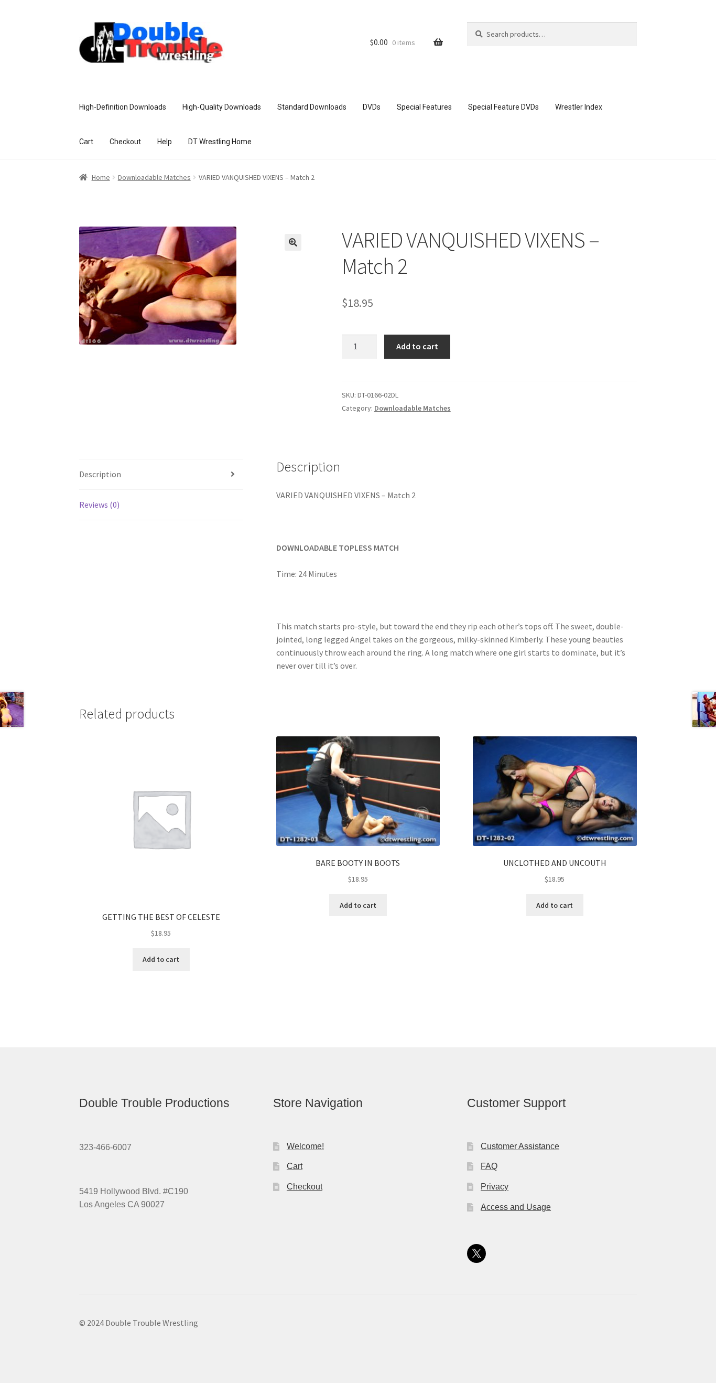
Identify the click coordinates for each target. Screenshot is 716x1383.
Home (101, 177)
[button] (293, 242)
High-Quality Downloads (221, 107)
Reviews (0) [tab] (99, 504)
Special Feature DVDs (503, 107)
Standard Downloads (311, 107)
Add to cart (417, 346)
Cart (86, 141)
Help (164, 141)
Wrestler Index (578, 107)
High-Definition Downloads (122, 107)
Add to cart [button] (161, 959)
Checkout (125, 141)
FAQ (489, 1166)
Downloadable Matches (154, 177)
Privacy (494, 1186)
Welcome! (305, 1146)
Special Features (424, 107)
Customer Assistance (520, 1146)
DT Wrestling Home (220, 141)
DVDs (372, 107)
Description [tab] (100, 474)
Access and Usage (516, 1207)
